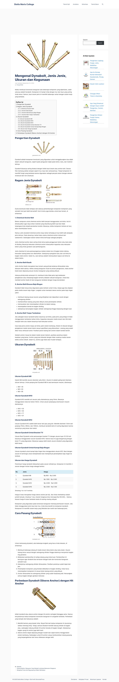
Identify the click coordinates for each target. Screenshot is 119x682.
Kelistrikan (85, 4)
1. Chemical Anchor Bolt (27, 108)
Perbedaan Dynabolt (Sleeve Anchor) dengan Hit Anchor (36, 133)
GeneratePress (40, 679)
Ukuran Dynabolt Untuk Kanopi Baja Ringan (33, 126)
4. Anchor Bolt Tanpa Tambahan (29, 114)
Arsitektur (76, 4)
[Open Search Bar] (102, 4)
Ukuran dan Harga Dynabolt (28, 129)
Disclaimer (74, 679)
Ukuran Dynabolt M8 (26, 119)
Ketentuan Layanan (95, 679)
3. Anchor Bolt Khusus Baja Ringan (30, 112)
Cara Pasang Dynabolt (24, 131)
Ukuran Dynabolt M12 (26, 123)
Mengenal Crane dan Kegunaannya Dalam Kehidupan (31, 670)
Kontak (104, 679)
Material (19, 666)
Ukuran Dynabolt (22, 117)
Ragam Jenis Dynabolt (24, 106)
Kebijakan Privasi (83, 679)
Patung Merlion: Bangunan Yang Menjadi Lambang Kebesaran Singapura (36, 668)
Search (85, 40)
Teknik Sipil (66, 4)
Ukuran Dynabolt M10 (26, 121)
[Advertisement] (59, 20)
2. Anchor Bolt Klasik (26, 110)
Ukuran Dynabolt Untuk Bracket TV (30, 125)
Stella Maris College (24, 4)
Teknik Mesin (95, 4)
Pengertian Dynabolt (24, 104)
